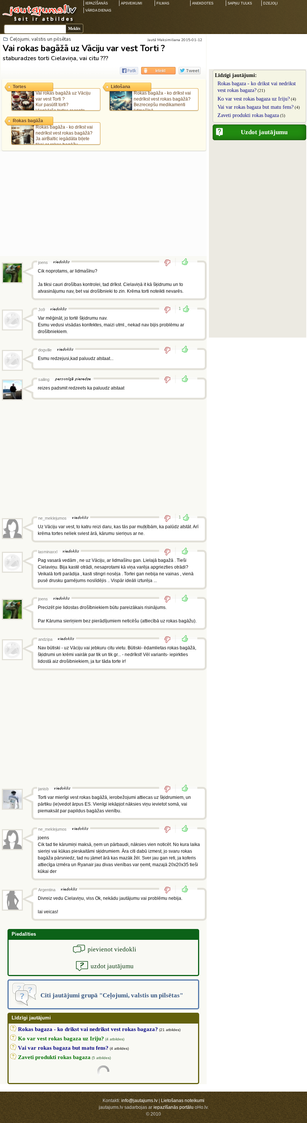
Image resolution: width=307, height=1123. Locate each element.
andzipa (45, 639)
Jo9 (41, 309)
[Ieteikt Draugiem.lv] (158, 70)
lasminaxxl (47, 552)
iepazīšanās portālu (174, 1107)
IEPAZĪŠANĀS (96, 3)
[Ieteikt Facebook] (129, 70)
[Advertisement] (103, 203)
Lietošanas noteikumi (182, 1100)
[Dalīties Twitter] (190, 70)
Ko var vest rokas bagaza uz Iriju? (254, 99)
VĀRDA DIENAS (98, 10)
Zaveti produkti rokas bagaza (248, 115)
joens (43, 262)
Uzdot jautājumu (264, 132)
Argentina (46, 889)
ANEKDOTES (202, 3)
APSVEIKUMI (131, 3)
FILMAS (162, 3)
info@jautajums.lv (139, 1100)
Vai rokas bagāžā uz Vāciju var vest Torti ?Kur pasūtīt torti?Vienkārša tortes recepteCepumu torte (52, 104)
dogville (45, 350)
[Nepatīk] (170, 262)
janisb (43, 789)
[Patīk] (183, 262)
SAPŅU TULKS (240, 3)
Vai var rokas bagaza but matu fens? (256, 107)
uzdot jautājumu (112, 966)
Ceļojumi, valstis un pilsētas (40, 39)
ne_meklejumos (52, 518)
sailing (43, 379)
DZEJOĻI (270, 3)
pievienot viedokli (112, 949)
